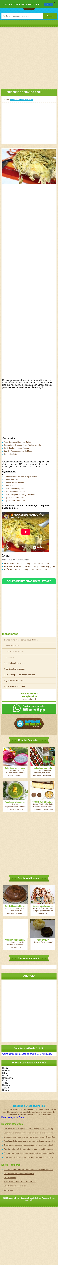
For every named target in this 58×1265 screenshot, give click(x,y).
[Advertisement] (29, 56)
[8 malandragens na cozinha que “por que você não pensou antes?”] (42, 756)
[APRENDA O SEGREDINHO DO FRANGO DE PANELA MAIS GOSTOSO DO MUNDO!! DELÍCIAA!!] (15, 928)
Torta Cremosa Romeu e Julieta (17, 442)
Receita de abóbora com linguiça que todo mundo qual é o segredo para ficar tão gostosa (30, 1141)
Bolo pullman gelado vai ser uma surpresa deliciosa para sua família (29, 1153)
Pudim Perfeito (10, 454)
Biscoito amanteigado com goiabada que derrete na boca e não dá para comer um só (30, 1145)
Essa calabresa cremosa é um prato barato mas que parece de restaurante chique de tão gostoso (30, 1157)
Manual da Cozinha (17, 100)
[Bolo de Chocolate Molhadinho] (15, 894)
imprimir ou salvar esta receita (29, 723)
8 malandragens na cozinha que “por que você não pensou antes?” (43, 768)
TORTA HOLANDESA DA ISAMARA (43, 802)
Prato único (28, 100)
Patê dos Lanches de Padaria (16, 448)
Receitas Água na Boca (12, 1117)
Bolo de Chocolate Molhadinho (15, 906)
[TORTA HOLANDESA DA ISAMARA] (42, 790)
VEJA (49, 4)
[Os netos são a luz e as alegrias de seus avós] (42, 894)
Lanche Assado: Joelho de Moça (18, 451)
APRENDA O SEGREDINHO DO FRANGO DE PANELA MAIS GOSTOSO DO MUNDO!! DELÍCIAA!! (15, 940)
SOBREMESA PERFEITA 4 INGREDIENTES (25, 4)
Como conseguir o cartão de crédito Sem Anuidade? (27, 1054)
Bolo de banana (10, 1178)
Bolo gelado (8, 1190)
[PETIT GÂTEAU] (42, 928)
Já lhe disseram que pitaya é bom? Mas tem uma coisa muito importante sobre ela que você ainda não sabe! (15, 768)
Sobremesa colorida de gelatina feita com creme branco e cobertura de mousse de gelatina (30, 1133)
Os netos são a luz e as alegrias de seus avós (43, 906)
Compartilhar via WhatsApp (29, 709)
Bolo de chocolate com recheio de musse (19, 1174)
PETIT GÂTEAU (43, 940)
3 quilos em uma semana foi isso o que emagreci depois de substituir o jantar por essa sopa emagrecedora (30, 1137)
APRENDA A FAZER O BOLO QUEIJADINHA (20, 1182)
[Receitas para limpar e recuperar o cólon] (15, 790)
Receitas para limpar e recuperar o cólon (15, 802)
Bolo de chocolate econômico (15, 1186)
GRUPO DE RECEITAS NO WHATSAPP (29, 581)
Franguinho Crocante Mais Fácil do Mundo (22, 445)
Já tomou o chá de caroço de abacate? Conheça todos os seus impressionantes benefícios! (30, 1129)
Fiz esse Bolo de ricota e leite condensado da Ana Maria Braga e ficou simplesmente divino (30, 1170)
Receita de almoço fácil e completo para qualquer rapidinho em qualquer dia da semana (30, 1149)
